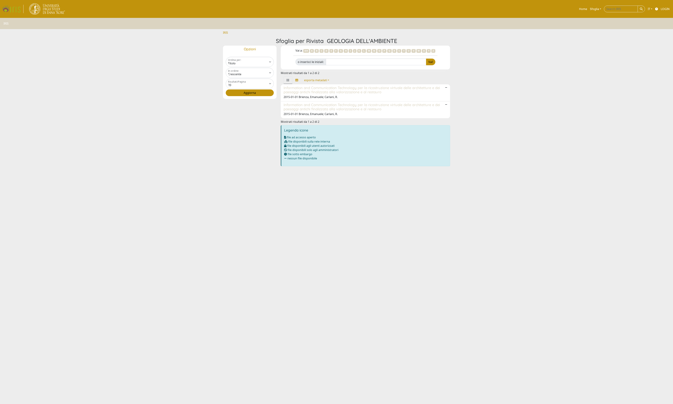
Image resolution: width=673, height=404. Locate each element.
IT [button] (649, 9)
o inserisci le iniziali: (311, 62)
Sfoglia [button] (594, 9)
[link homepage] (12, 9)
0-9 (306, 50)
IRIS (225, 33)
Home (583, 9)
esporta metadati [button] (315, 80)
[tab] (288, 80)
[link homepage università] (47, 9)
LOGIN (665, 9)
